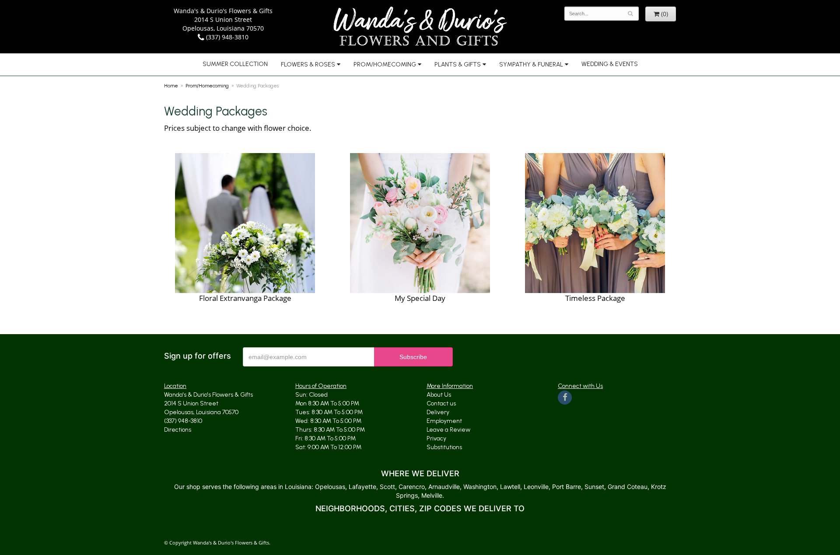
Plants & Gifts (457, 64)
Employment (444, 421)
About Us (439, 394)
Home (171, 86)
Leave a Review (448, 429)
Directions (177, 429)
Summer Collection (235, 64)
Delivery (438, 412)
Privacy (436, 438)
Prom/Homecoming (385, 64)
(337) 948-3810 (226, 37)
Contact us (441, 403)
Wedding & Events (609, 64)
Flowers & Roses (308, 64)
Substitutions (444, 447)
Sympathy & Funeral (531, 64)
